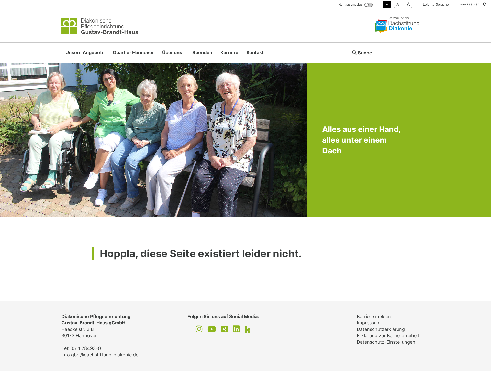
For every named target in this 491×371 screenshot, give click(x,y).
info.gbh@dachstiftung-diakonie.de (99, 354)
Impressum (369, 322)
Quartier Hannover (133, 52)
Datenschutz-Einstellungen (386, 342)
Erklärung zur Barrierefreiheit (388, 335)
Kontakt (255, 52)
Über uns (172, 52)
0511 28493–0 (85, 348)
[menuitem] (85, 53)
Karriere (229, 52)
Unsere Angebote (85, 52)
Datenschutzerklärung (381, 329)
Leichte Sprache (436, 4)
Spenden (202, 52)
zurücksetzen (469, 4)
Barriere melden (374, 316)
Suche (364, 52)
